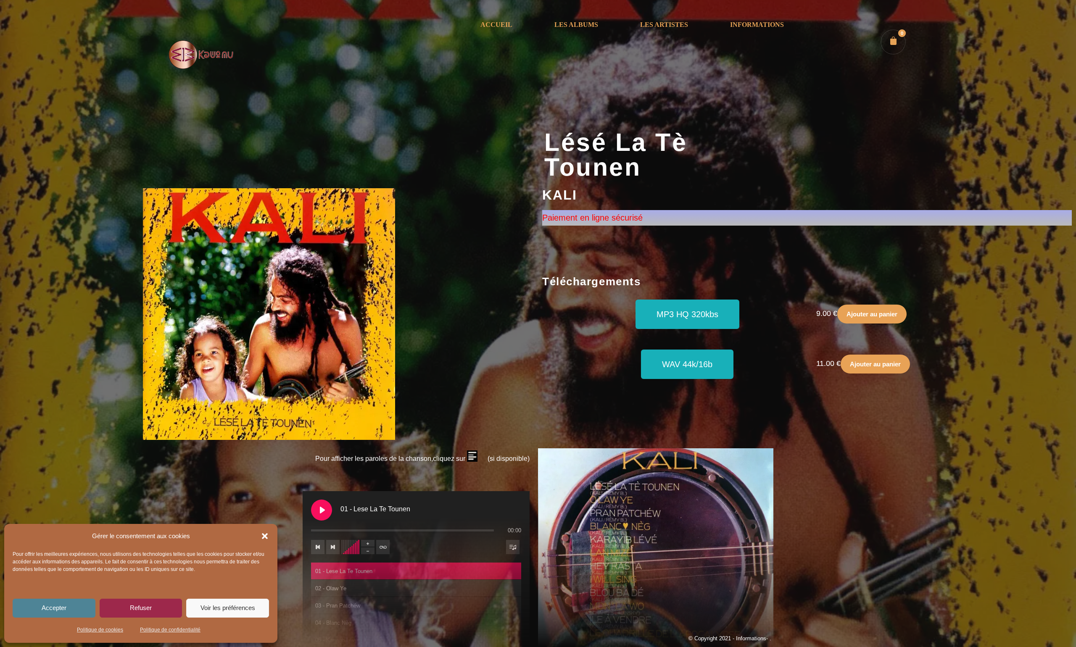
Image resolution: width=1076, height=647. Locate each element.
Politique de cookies (100, 630)
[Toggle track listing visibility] (513, 547)
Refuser (141, 607)
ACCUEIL (496, 24)
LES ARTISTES (664, 24)
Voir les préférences (227, 607)
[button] (265, 536)
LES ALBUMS (576, 24)
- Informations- (751, 638)
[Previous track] (317, 547)
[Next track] (333, 547)
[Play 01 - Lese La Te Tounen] (321, 510)
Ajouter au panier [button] (872, 314)
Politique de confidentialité (170, 630)
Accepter (54, 607)
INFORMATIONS (757, 24)
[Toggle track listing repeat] (383, 547)
